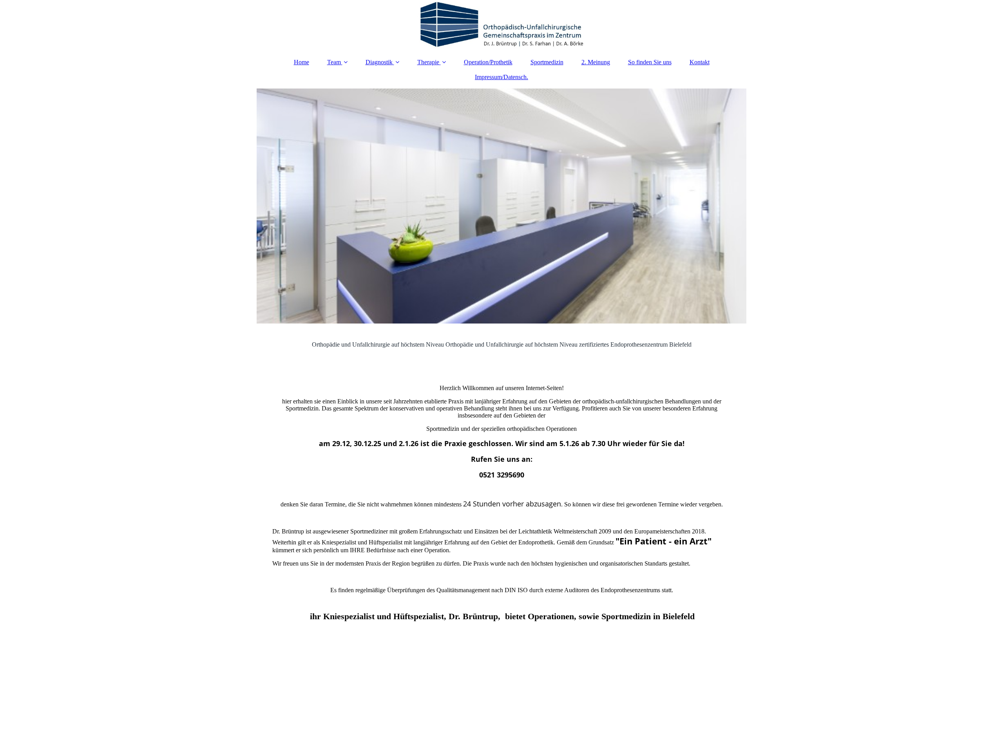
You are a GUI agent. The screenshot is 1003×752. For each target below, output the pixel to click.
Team (334, 62)
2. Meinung (595, 62)
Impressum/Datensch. (501, 77)
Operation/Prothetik (488, 62)
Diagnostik (379, 62)
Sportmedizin (546, 62)
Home (301, 62)
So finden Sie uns (650, 62)
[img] (501, 25)
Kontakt (700, 62)
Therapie (428, 62)
